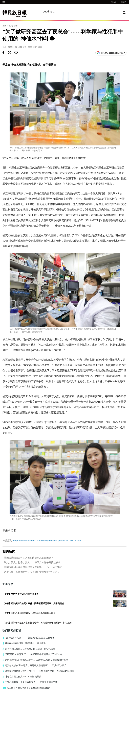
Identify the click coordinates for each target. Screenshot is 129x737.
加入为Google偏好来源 (111, 53)
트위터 (11, 53)
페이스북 (5, 53)
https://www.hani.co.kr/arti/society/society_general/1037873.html (42, 540)
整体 (5, 25)
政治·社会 (13, 25)
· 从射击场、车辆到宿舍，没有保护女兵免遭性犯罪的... (31, 571)
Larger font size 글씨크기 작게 (30, 53)
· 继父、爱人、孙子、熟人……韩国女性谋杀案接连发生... (32, 562)
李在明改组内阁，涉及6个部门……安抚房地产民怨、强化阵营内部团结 (38, 671)
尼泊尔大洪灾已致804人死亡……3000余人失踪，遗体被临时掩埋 (35, 660)
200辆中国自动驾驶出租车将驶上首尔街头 (24, 643)
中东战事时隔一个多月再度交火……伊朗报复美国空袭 (30, 682)
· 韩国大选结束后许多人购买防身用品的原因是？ (28, 557)
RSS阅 (113, 2)
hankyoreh (20, 13)
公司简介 (122, 2)
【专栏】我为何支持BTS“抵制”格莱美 (22, 677)
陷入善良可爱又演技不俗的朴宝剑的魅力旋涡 (26, 688)
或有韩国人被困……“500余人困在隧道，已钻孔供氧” (29, 649)
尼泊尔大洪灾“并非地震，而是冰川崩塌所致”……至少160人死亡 (35, 665)
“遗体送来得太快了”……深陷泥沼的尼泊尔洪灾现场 (28, 638)
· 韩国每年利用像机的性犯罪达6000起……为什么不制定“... (33, 567)
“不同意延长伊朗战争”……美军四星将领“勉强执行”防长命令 (32, 654)
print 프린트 (17, 53)
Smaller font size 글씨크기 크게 (23, 53)
